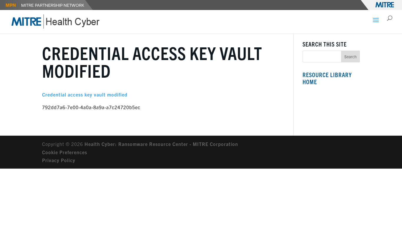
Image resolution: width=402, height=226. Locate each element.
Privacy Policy (58, 160)
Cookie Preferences (64, 152)
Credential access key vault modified (84, 94)
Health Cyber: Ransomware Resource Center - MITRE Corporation (161, 144)
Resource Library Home (327, 78)
